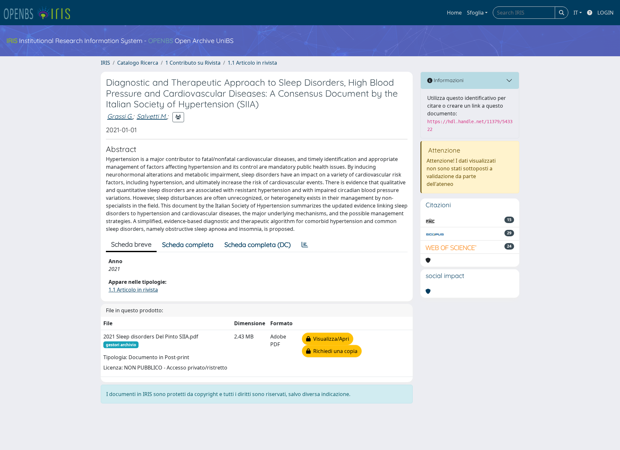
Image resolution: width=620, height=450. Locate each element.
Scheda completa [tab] (187, 245)
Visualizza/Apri (330, 338)
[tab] (305, 245)
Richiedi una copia (334, 351)
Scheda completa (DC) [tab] (257, 245)
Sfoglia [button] (475, 12)
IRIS (105, 62)
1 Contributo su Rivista (193, 62)
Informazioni (447, 80)
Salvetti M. (152, 116)
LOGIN (605, 12)
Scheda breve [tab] (131, 244)
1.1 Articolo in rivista (252, 62)
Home (454, 12)
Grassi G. (120, 116)
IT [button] (576, 12)
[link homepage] (40, 12)
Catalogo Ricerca (137, 62)
